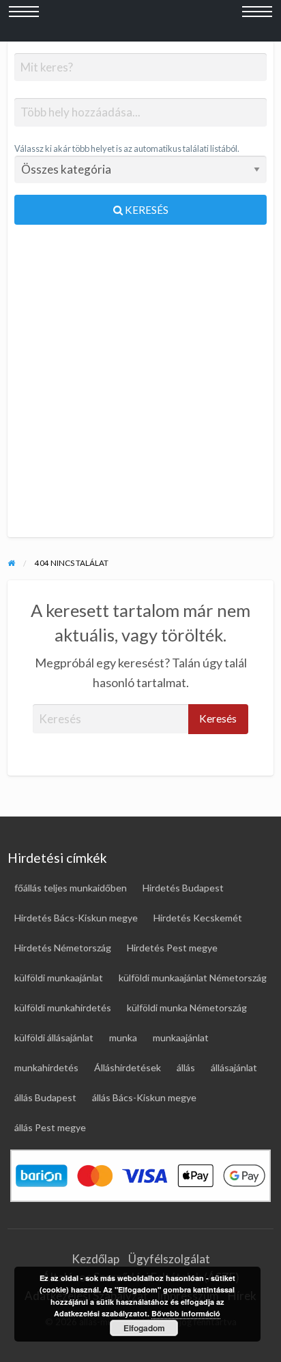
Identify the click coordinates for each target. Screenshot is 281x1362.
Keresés (145, 210)
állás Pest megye (50, 1127)
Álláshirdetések (127, 1067)
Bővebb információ (185, 1313)
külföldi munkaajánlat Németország (193, 977)
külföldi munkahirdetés (62, 1007)
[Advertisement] (140, 387)
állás (186, 1067)
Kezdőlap (95, 1259)
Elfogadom (144, 1328)
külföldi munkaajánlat (58, 977)
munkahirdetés (46, 1067)
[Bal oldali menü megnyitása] (24, 21)
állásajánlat (234, 1067)
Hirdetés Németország (62, 947)
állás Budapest (45, 1097)
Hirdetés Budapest (183, 887)
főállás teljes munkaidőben (70, 887)
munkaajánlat (181, 1037)
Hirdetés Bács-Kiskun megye (76, 917)
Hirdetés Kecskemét (197, 917)
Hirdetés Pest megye (172, 947)
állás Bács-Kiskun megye (144, 1097)
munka (123, 1037)
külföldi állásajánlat (53, 1037)
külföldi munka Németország (187, 1007)
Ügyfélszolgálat (169, 1259)
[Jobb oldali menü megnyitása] (257, 21)
